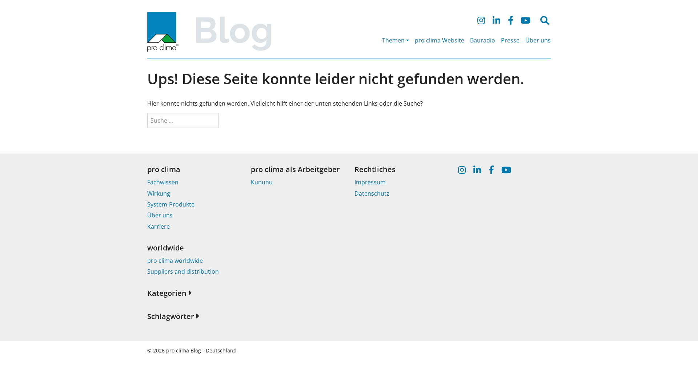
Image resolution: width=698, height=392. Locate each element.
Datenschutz (371, 193)
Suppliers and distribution (183, 271)
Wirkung (158, 193)
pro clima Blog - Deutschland (201, 350)
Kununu (262, 182)
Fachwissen (162, 182)
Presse (510, 40)
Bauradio (482, 40)
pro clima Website (439, 40)
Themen (393, 40)
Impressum (370, 182)
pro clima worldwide (175, 261)
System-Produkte (170, 204)
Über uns (538, 40)
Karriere (158, 226)
